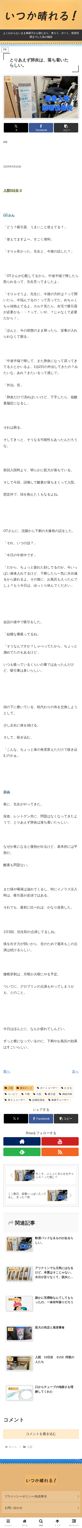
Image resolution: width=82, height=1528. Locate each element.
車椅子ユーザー (60, 1100)
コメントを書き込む (41, 1434)
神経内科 (67, 1094)
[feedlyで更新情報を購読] (22, 1152)
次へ (75, 1071)
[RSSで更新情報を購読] (60, 1152)
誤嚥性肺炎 (38, 1100)
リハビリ (13, 1094)
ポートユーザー (49, 1088)
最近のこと (26, 1088)
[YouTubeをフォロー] (60, 1141)
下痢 (27, 1094)
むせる (68, 1088)
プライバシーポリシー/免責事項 (26, 1496)
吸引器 (52, 1094)
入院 (10, 1088)
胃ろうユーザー (16, 1100)
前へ (6, 1071)
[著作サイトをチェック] (22, 1141)
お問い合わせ (13, 1507)
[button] (66, 127)
